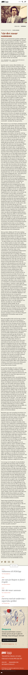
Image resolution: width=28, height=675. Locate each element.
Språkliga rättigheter (6, 30)
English (17, 26)
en (20, 2)
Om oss (4, 662)
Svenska (23, 26)
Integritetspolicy (8, 664)
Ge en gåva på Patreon (9, 640)
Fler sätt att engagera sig (8, 644)
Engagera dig (13, 662)
